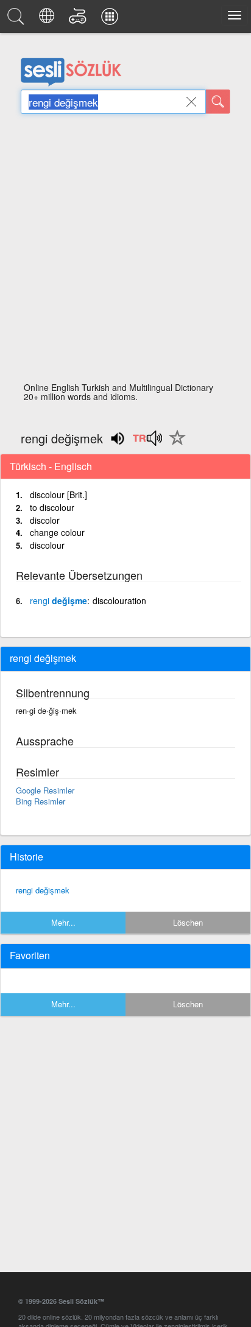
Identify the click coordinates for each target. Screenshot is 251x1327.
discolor (45, 520)
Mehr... (63, 922)
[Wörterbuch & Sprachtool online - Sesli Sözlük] (18, 19)
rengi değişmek (42, 890)
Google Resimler (45, 790)
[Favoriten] (174, 444)
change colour (57, 532)
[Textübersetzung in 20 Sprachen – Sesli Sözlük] (48, 19)
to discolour (52, 507)
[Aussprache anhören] (147, 442)
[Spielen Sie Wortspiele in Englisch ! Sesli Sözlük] (79, 19)
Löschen (188, 922)
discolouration (119, 600)
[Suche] (218, 102)
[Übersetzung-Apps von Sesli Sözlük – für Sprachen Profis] (111, 19)
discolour (47, 545)
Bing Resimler (40, 801)
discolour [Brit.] (58, 494)
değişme (58, 600)
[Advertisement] (125, 251)
